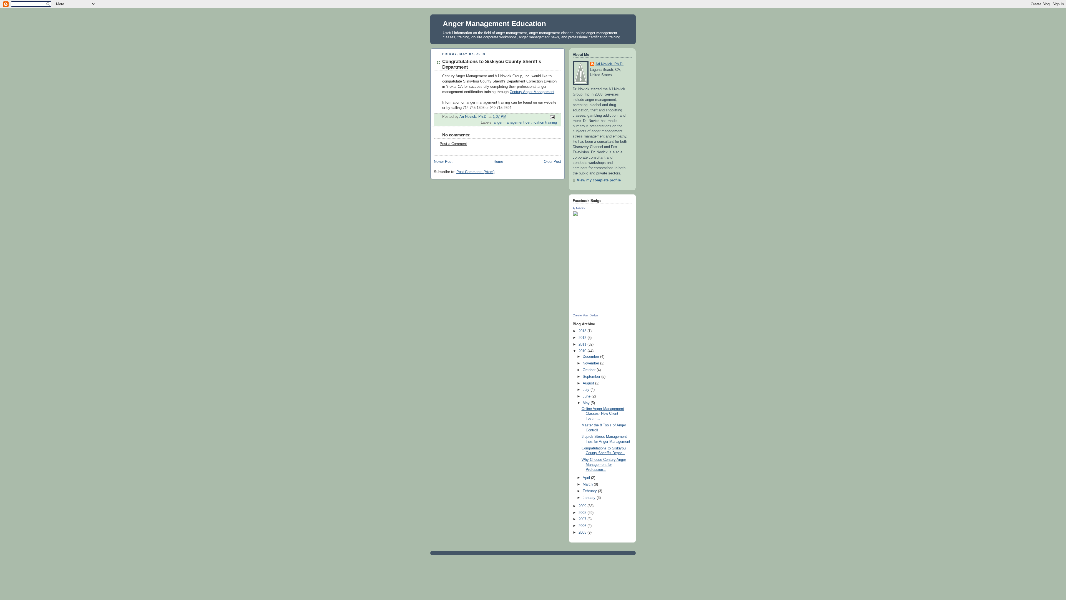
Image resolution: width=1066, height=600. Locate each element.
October (590, 370)
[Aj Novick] (589, 310)
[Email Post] (552, 117)
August (589, 383)
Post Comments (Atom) (475, 172)
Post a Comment (453, 144)
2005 (583, 532)
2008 (583, 513)
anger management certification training (525, 122)
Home (498, 162)
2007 (583, 519)
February (590, 491)
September (592, 377)
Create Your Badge (585, 315)
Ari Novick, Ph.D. (609, 64)
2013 (583, 331)
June (587, 396)
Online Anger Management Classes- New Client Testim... (603, 414)
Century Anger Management (532, 92)
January (590, 498)
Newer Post (443, 162)
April (587, 478)
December (591, 357)
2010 (583, 351)
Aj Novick (579, 208)
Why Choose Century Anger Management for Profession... (604, 464)
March (588, 484)
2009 (583, 506)
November (591, 363)
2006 (583, 526)
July (586, 390)
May (587, 403)
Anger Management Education (494, 23)
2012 (583, 338)
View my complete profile (599, 180)
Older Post (552, 162)
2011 (583, 344)
